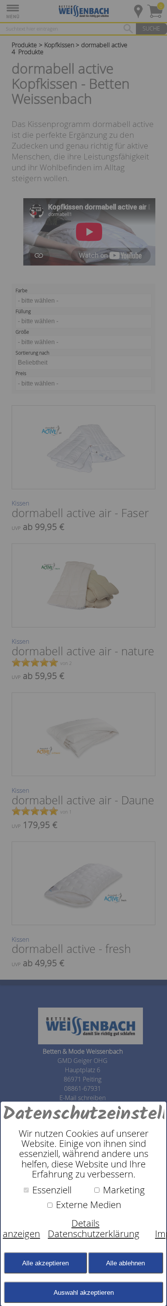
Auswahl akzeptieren (84, 1292)
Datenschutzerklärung (93, 1233)
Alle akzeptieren (45, 1263)
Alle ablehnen (125, 1263)
